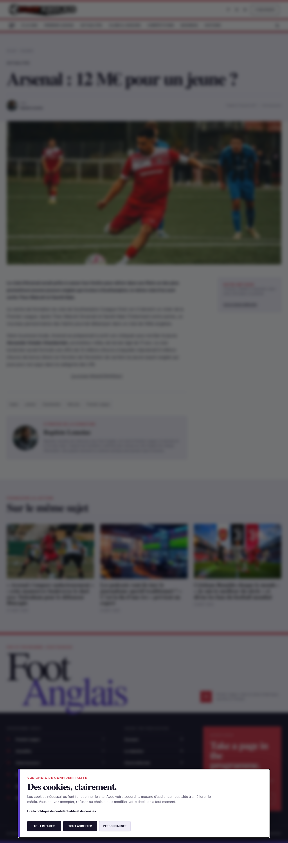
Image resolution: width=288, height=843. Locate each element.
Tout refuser (44, 826)
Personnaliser (114, 826)
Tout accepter (80, 826)
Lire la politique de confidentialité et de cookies (61, 811)
